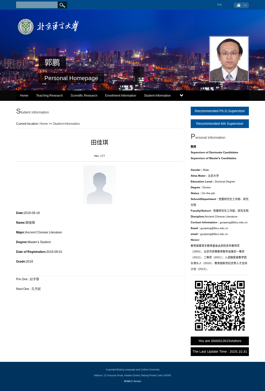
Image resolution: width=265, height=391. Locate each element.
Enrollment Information (120, 95)
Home (24, 95)
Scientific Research (84, 95)
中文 (219, 4)
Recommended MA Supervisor (219, 124)
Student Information (157, 95)
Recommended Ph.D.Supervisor (220, 111)
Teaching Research (49, 95)
